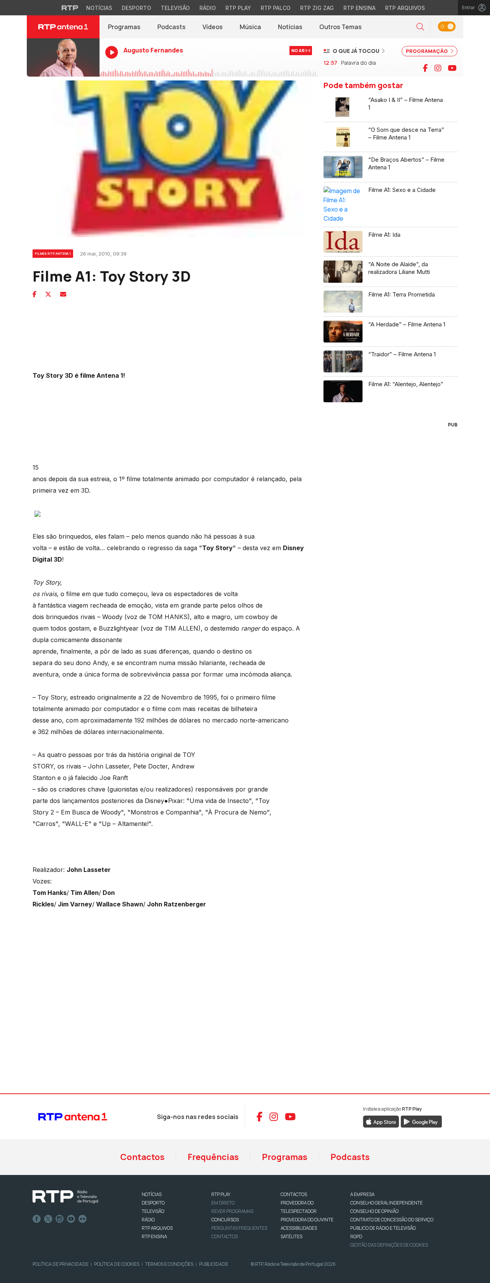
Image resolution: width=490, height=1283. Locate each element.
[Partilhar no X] (48, 294)
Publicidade (213, 1264)
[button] (420, 27)
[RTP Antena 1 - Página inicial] (63, 26)
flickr (82, 1219)
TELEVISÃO (153, 1211)
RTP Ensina (359, 8)
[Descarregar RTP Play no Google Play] (421, 1121)
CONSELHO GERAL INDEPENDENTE (386, 1202)
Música (250, 27)
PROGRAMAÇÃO (427, 51)
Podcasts (171, 27)
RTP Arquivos (405, 8)
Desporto (136, 8)
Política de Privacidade (60, 1264)
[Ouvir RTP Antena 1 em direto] (63, 57)
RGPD (356, 1236)
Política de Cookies (116, 1264)
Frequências (213, 1157)
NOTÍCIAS (152, 1194)
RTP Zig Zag (317, 8)
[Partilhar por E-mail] (63, 294)
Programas (124, 27)
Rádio (207, 8)
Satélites (291, 1236)
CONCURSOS (225, 1219)
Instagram (60, 1219)
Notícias (99, 8)
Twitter (48, 1219)
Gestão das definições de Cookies (389, 1245)
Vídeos (213, 27)
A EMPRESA (362, 1194)
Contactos (142, 1157)
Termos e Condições (169, 1264)
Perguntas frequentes (239, 1228)
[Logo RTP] (65, 1196)
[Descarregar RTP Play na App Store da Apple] (381, 1121)
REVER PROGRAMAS (232, 1211)
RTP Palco (276, 8)
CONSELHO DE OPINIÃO (374, 1211)
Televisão (175, 8)
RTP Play (238, 8)
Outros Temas (340, 27)
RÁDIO (148, 1219)
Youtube (71, 1219)
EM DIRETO (223, 1202)
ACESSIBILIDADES (299, 1228)
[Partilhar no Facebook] (34, 294)
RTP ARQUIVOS (157, 1228)
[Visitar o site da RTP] (70, 7)
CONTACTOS (294, 1194)
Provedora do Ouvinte (307, 1219)
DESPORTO (153, 1202)
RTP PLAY (220, 1194)
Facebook (37, 1219)
